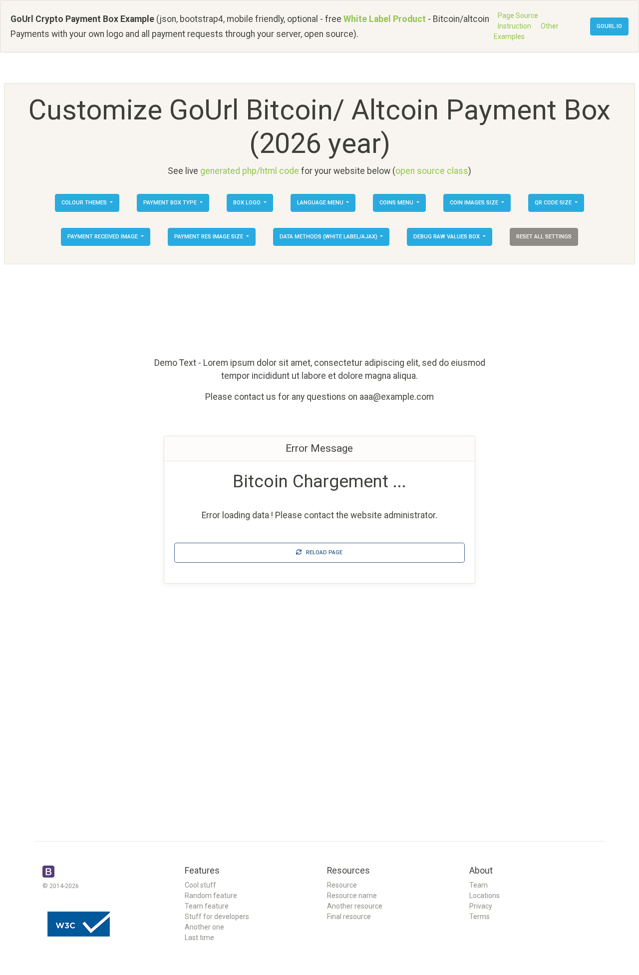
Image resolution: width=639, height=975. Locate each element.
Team (478, 885)
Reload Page (322, 552)
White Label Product (384, 19)
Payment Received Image (103, 236)
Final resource (349, 917)
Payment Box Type (170, 202)
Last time (199, 938)
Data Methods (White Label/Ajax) (329, 236)
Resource (342, 885)
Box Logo (247, 202)
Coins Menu (397, 202)
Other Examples (526, 31)
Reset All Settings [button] (544, 236)
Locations (484, 896)
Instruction (514, 26)
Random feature (211, 896)
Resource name (352, 896)
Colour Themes (84, 202)
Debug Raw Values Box (447, 236)
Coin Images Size (475, 202)
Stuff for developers (217, 917)
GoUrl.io (609, 26)
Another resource (354, 906)
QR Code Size (554, 202)
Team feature (207, 906)
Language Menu (321, 202)
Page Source (518, 15)
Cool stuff (200, 885)
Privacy (480, 906)
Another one (204, 927)
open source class (431, 171)
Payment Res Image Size (209, 236)
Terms (479, 917)
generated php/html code (249, 171)
